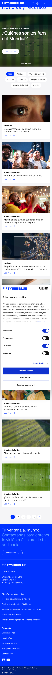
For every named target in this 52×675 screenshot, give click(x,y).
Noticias (36, 85)
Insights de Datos (38, 79)
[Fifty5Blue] (13, 3)
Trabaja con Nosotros (11, 648)
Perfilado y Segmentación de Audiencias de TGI (21, 609)
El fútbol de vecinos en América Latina (23, 175)
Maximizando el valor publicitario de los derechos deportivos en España (23, 221)
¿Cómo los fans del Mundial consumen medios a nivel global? (23, 498)
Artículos (21, 74)
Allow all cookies (26, 371)
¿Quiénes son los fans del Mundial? (24, 35)
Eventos (10, 79)
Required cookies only (26, 385)
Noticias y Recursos (10, 643)
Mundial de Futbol (20, 85)
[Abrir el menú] (48, 3)
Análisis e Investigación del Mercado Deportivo (21, 620)
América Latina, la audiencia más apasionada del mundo (20, 408)
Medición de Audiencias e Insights (16, 599)
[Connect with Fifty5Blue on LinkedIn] (3, 660)
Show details (38, 363)
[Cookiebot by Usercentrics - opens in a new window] (37, 288)
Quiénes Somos (8, 633)
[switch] (45, 338)
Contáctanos (10, 553)
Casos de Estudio (36, 74)
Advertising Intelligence (11, 614)
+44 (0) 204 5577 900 (13, 582)
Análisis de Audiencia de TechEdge (16, 604)
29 (34, 516)
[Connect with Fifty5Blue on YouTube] (8, 660)
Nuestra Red (7, 638)
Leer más (8, 51)
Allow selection (26, 378)
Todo (10, 74)
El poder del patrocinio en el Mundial (22, 453)
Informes (22, 79)
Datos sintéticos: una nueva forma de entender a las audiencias (22, 130)
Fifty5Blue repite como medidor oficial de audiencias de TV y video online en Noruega (25, 267)
